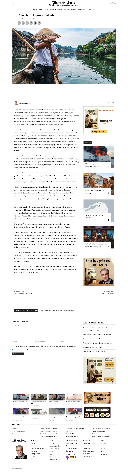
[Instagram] (101, 448)
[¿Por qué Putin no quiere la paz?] (39, 397)
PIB (65, 311)
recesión (71, 311)
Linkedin (105, 446)
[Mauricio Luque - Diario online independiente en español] (64, 4)
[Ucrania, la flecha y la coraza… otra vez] (57, 411)
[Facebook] (19, 23)
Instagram (105, 449)
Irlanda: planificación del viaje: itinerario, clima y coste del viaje (98, 329)
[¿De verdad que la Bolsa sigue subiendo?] (99, 210)
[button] (13, 3)
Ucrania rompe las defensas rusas (23, 293)
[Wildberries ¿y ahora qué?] (99, 157)
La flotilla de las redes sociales (39, 416)
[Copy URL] (39, 23)
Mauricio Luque (25, 103)
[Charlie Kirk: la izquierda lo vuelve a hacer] (21, 411)
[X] (23, 23)
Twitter (104, 443)
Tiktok (104, 451)
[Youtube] (101, 454)
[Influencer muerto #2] (57, 397)
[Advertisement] (54, 92)
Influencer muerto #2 (54, 401)
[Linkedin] (27, 23)
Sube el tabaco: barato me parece (95, 190)
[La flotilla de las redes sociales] (39, 411)
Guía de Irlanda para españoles (94, 351)
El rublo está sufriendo (108, 293)
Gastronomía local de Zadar (93, 339)
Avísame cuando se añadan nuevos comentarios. (29, 350)
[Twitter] (101, 443)
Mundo (19, 18)
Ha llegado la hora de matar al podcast (96, 244)
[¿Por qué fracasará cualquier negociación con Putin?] (74, 411)
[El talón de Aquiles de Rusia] (74, 397)
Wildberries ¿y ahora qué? (93, 164)
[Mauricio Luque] (16, 103)
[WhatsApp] (31, 23)
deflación (48, 311)
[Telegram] (35, 23)
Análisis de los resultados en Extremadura (98, 334)
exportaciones (57, 311)
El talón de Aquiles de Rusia (73, 401)
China (41, 311)
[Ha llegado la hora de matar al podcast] (99, 237)
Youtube (105, 454)
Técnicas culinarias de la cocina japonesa (97, 343)
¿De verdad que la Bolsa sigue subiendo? (94, 216)
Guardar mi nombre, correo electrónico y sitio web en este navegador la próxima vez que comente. (45, 346)
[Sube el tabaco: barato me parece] (99, 184)
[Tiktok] (101, 451)
